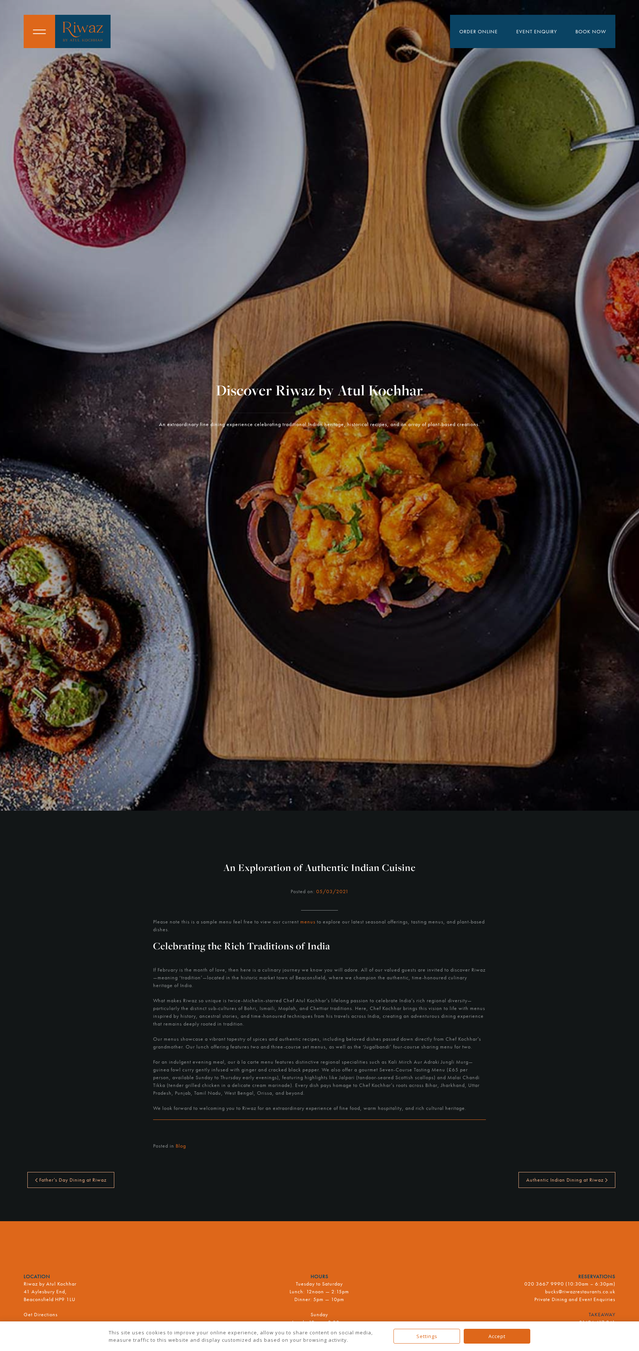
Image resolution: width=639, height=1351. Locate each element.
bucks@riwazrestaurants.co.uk (580, 1291)
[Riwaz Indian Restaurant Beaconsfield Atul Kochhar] (83, 31)
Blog (181, 1145)
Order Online (478, 31)
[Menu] (39, 31)
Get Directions (41, 1314)
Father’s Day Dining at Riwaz (72, 1179)
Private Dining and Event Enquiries (574, 1299)
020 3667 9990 (544, 1283)
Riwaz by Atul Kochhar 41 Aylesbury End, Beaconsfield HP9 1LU (50, 1291)
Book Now (590, 31)
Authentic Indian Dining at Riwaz (565, 1179)
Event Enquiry (536, 31)
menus (307, 921)
